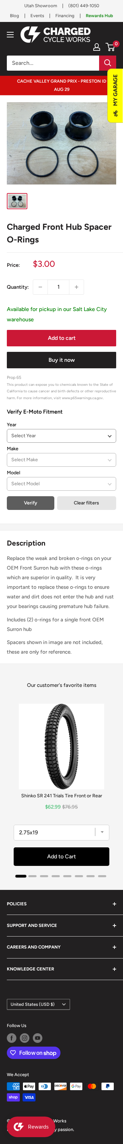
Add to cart (62, 338)
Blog (14, 15)
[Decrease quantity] (40, 287)
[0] (110, 47)
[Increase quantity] (76, 287)
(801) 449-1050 (83, 5)
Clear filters (86, 503)
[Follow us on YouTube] (37, 1038)
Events (37, 15)
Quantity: (18, 287)
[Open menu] (10, 34)
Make (12, 449)
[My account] (96, 47)
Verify (30, 503)
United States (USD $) (33, 1004)
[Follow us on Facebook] (11, 1038)
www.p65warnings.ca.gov (82, 398)
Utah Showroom (40, 5)
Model (13, 473)
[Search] (107, 63)
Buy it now (62, 360)
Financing (64, 15)
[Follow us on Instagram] (24, 1038)
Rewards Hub (99, 15)
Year (11, 425)
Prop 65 (14, 377)
